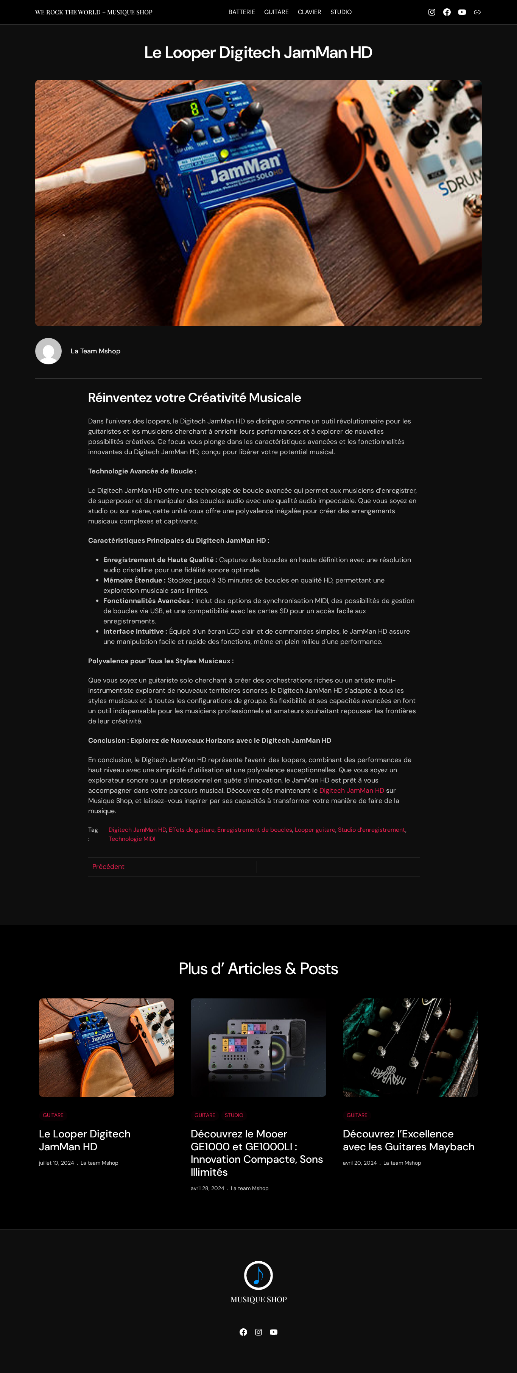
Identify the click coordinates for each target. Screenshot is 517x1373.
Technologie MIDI (132, 839)
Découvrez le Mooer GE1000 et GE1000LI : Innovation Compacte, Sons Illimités (257, 1153)
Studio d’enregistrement (371, 830)
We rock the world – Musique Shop (94, 12)
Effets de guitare (192, 830)
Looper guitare (315, 830)
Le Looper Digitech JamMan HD (85, 1140)
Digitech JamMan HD (351, 790)
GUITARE (53, 1115)
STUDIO (234, 1115)
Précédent (108, 866)
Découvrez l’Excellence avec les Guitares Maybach (409, 1140)
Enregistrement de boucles (254, 830)
